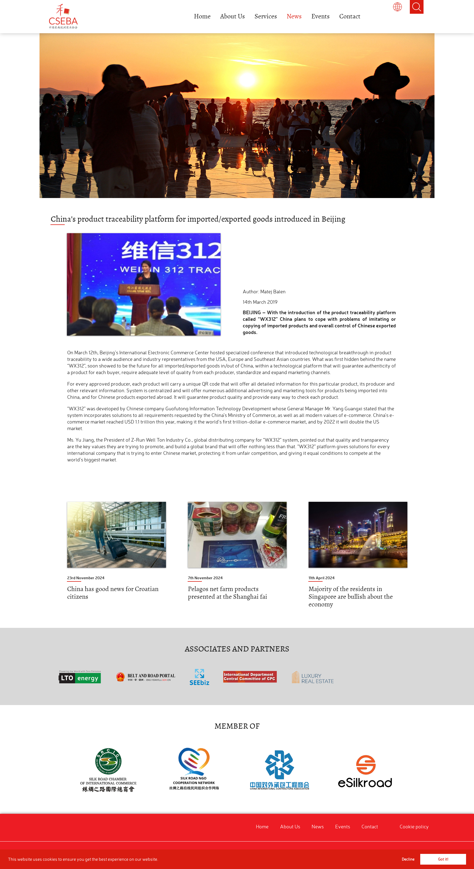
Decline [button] (408, 859)
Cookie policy (414, 826)
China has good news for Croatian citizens (113, 593)
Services (266, 16)
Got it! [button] (443, 859)
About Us (232, 16)
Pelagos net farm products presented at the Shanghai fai (227, 593)
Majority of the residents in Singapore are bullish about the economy (351, 597)
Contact (349, 16)
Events (320, 16)
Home (202, 16)
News (294, 16)
